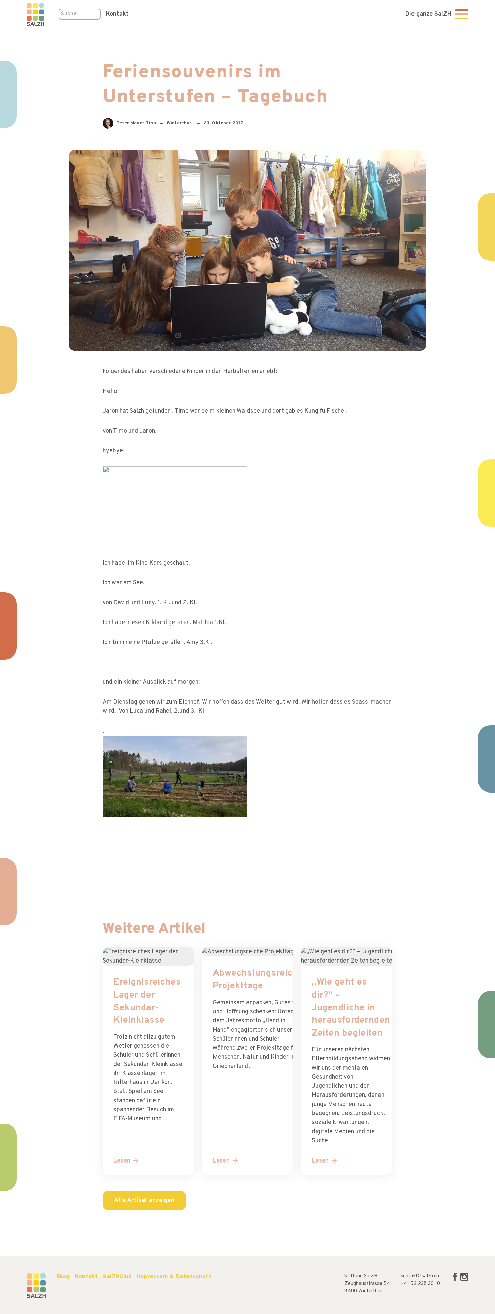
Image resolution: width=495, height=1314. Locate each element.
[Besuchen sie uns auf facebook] (455, 1280)
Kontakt (117, 14)
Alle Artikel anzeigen (144, 1200)
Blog (63, 1277)
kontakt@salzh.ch (420, 1276)
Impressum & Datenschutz (174, 1277)
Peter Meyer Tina (134, 124)
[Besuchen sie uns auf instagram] (464, 1280)
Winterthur (180, 123)
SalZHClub (117, 1277)
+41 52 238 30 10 (420, 1284)
